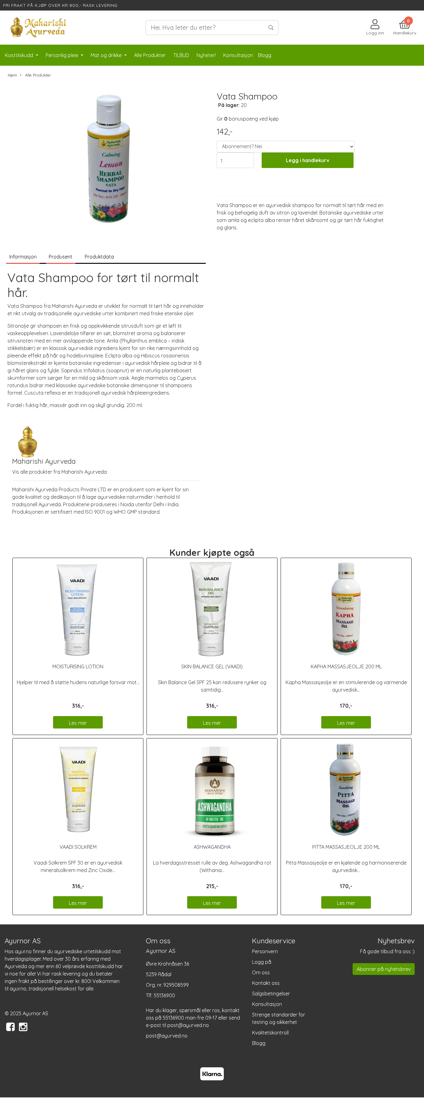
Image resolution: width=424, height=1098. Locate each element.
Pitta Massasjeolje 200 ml (346, 847)
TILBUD (181, 55)
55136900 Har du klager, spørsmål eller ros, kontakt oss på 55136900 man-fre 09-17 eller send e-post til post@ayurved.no (193, 1010)
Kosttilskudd (19, 55)
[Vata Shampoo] (106, 158)
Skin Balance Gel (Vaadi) (212, 666)
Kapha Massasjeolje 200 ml (346, 666)
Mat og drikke (107, 55)
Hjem (12, 75)
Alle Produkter (150, 55)
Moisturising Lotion (77, 666)
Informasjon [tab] (23, 257)
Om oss (261, 972)
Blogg (258, 1043)
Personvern (265, 951)
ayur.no (23, 951)
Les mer (78, 723)
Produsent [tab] (60, 257)
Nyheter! (206, 55)
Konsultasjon (267, 1004)
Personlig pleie (62, 55)
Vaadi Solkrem (78, 847)
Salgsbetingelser (271, 993)
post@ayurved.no (166, 1036)
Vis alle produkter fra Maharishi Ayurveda (59, 472)
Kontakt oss (266, 983)
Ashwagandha (212, 847)
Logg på (261, 962)
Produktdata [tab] (99, 257)
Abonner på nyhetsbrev (384, 969)
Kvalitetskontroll (270, 1032)
